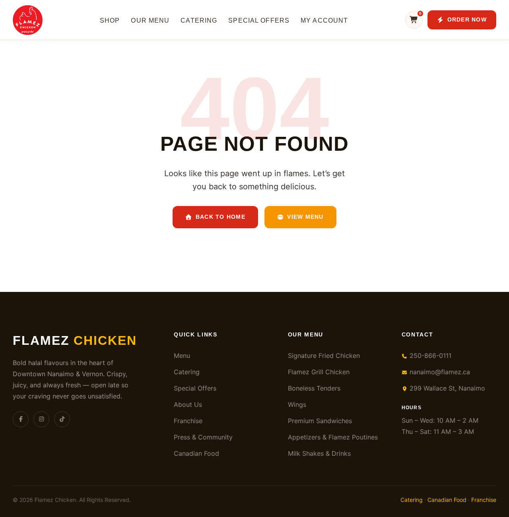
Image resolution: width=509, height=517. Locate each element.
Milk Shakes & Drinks (319, 453)
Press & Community (203, 437)
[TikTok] (62, 419)
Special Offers (258, 20)
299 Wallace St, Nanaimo (446, 388)
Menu (182, 356)
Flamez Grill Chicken (319, 372)
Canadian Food (196, 453)
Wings (297, 404)
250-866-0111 (429, 356)
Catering (199, 20)
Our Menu (150, 20)
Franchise (188, 421)
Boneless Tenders (314, 388)
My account (324, 20)
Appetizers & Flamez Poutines (333, 437)
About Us (188, 404)
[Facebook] (21, 419)
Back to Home (220, 217)
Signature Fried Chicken (324, 356)
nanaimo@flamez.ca (439, 372)
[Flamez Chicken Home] (28, 20)
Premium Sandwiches (320, 421)
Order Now (467, 19)
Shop (110, 20)
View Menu (305, 217)
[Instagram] (41, 419)
